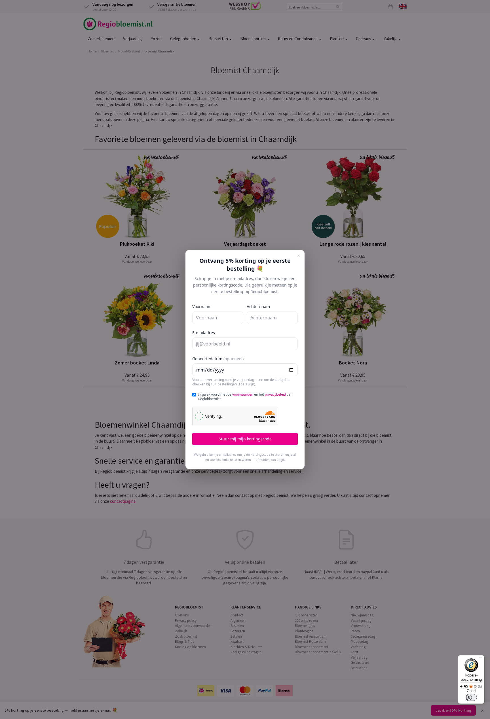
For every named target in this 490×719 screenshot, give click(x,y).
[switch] (471, 697)
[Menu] (481, 658)
